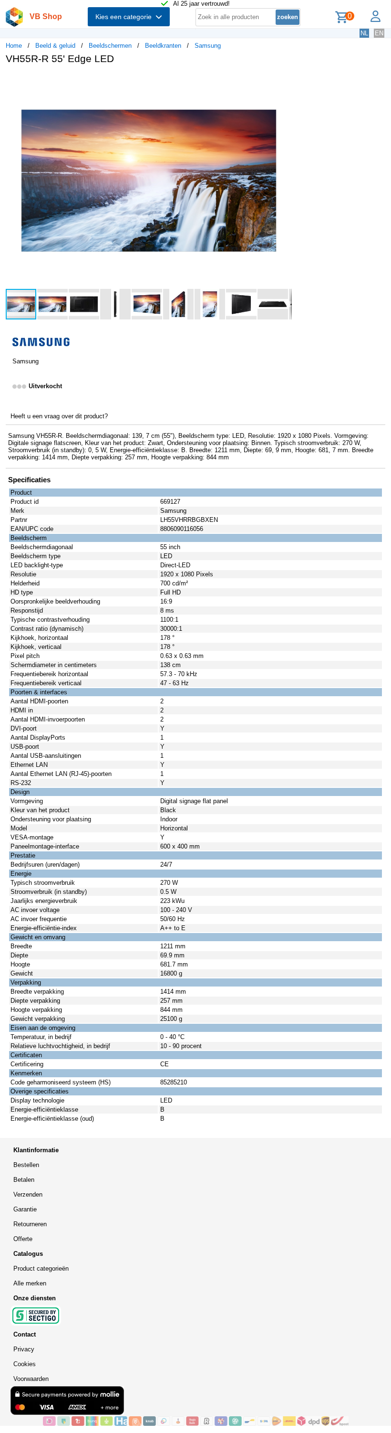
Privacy (23, 1349)
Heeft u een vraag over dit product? (59, 416)
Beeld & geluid (55, 45)
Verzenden (27, 1194)
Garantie (25, 1209)
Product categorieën (41, 1268)
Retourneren (30, 1224)
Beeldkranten (163, 45)
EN (379, 33)
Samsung (208, 45)
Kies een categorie (125, 17)
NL (364, 33)
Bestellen (26, 1164)
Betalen (23, 1179)
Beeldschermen (110, 45)
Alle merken (29, 1283)
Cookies (24, 1364)
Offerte (22, 1238)
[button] (283, 81)
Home (14, 45)
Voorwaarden (31, 1378)
